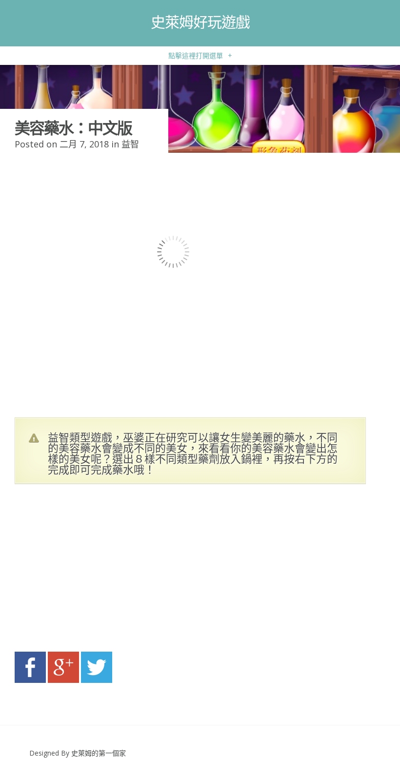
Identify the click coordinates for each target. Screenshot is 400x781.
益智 (130, 144)
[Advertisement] (107, 570)
